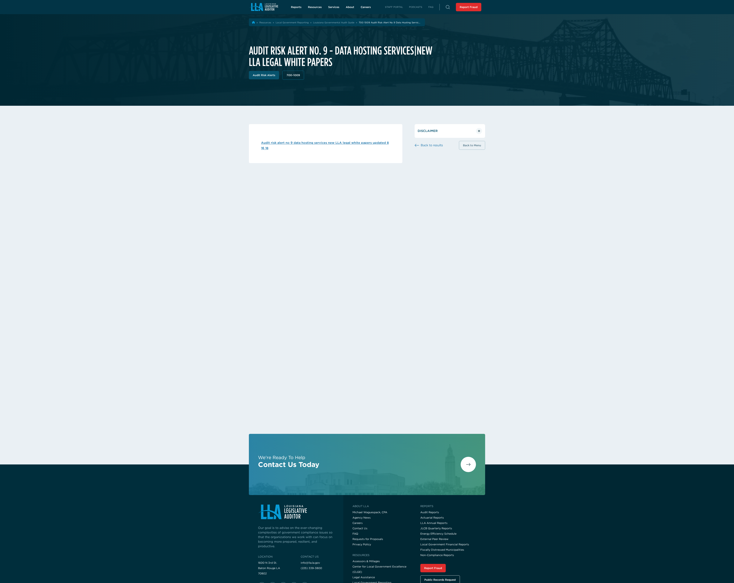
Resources (315, 7)
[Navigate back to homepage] (263, 7)
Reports (296, 7)
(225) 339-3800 (311, 568)
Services (333, 7)
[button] (448, 7)
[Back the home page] (253, 22)
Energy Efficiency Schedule (438, 533)
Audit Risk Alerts (264, 75)
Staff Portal (394, 7)
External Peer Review (434, 539)
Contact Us (359, 528)
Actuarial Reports (432, 517)
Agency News (361, 517)
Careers (368, 8)
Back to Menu (472, 145)
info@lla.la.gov (310, 562)
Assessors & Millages (366, 561)
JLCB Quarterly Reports (436, 528)
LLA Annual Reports (433, 522)
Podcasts (415, 7)
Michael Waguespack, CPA (369, 512)
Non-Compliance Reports (437, 555)
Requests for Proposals (367, 539)
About (350, 7)
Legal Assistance (363, 577)
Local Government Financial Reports (444, 544)
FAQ (430, 7)
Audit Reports (429, 512)
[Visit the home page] (296, 512)
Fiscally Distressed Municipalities (442, 549)
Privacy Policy (361, 544)
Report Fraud (468, 7)
